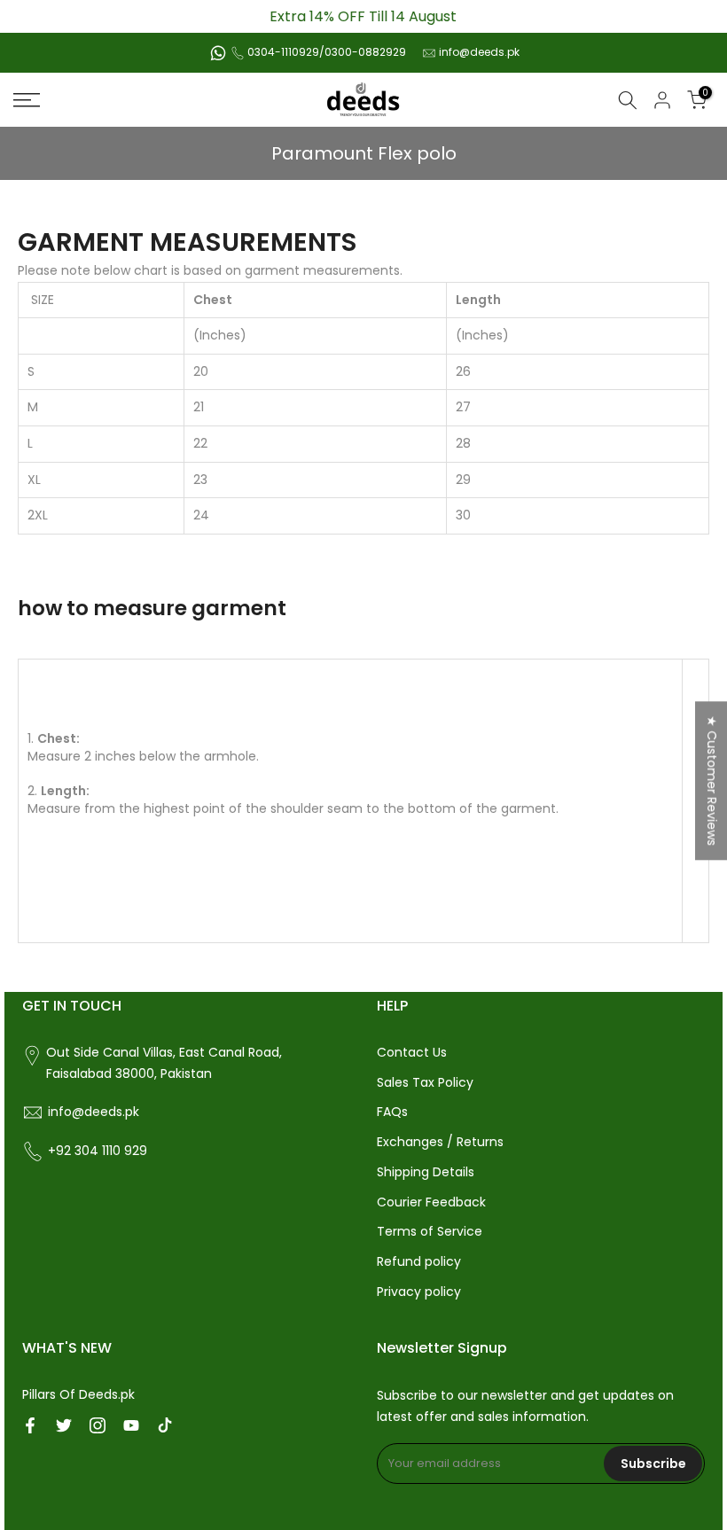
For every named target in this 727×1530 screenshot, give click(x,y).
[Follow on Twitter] (64, 1425)
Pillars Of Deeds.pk (78, 1394)
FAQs (392, 1111)
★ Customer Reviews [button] (712, 780)
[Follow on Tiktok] (165, 1425)
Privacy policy (419, 1291)
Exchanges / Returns (440, 1142)
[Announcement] (363, 16)
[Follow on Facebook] (30, 1425)
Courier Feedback (431, 1202)
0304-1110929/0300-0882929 (326, 51)
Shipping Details (425, 1172)
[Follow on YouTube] (131, 1425)
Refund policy (419, 1261)
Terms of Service (429, 1231)
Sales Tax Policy (425, 1082)
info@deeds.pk (479, 51)
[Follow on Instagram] (98, 1425)
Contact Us (412, 1052)
